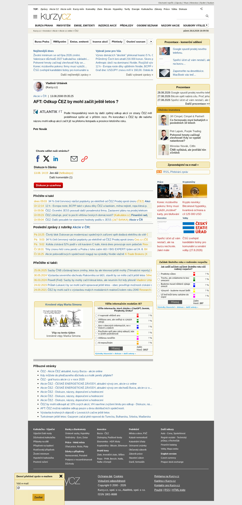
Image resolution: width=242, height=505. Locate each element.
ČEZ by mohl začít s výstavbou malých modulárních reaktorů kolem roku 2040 (93, 289)
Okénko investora (168, 109)
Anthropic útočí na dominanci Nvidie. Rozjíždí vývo (125, 62)
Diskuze (183, 9)
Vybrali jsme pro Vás (108, 50)
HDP (112, 441)
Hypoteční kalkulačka (43, 458)
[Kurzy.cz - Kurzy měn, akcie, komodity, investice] (56, 19)
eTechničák (173, 440)
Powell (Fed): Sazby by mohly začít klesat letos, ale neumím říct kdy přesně (92, 280)
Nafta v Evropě (104, 462)
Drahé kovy (103, 450)
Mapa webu (172, 449)
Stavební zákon (136, 458)
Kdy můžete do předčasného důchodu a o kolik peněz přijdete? (76, 375)
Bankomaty (80, 429)
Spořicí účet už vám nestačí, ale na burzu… (196, 99)
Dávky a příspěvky (74, 451)
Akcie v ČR (40, 96)
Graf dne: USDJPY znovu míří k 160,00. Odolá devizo (127, 70)
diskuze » (119, 353)
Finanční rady (139, 215)
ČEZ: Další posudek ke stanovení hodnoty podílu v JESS (78, 219)
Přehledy (117, 41)
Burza (100, 433)
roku (123, 121)
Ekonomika (102, 441)
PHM (106, 459)
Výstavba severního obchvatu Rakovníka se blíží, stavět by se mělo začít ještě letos (96, 275)
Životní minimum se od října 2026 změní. (56, 55)
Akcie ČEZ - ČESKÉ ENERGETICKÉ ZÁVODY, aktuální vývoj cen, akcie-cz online (88, 383)
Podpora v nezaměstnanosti (78, 459)
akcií (125, 113)
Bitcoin (107, 9)
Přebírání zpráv (179, 171)
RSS (166, 171)
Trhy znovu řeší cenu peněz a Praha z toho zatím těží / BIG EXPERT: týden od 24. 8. (94, 249)
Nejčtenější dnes (43, 50)
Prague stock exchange (172, 462)
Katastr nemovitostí (138, 437)
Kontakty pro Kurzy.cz (167, 485)
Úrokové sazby (72, 433)
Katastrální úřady (137, 441)
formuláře (140, 462)
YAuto (186, 3)
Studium (210, 3)
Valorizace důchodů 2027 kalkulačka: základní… (61, 58)
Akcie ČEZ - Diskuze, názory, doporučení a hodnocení (71, 391)
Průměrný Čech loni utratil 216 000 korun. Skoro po (125, 58)
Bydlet (203, 3)
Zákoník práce (136, 454)
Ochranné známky (138, 445)
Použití (158, 489)
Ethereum (122, 445)
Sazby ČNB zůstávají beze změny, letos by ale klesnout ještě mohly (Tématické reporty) (99, 270)
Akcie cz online (66, 31)
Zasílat (38, 497)
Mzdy (117, 441)
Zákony (158, 9)
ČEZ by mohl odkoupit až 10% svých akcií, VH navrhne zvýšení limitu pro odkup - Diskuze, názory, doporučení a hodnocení (96, 404)
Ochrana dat (105, 476)
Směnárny (70, 437)
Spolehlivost (179, 433)
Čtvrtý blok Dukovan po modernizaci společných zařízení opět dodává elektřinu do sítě (96, 234)
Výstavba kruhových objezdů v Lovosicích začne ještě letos (75, 412)
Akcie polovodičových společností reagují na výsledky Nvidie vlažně (84, 254)
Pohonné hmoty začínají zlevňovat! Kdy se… (59, 62)
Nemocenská (71, 455)
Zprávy (44, 9)
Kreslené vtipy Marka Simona (63, 304)
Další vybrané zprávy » (139, 74)
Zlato (99, 9)
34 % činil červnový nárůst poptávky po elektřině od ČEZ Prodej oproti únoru (92, 201)
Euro (79, 437)
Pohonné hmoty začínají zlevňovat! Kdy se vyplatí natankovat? (185, 137)
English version (168, 454)
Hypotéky (118, 9)
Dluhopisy (102, 437)
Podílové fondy (115, 437)
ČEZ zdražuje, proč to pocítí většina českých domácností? (79, 215)
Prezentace (183, 87)
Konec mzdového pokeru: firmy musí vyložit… (60, 66)
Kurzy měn (78, 9)
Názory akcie (170, 25)
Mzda (79, 446)
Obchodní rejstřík (165, 3)
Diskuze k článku (45, 167)
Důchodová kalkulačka (44, 437)
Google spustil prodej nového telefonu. (193, 92)
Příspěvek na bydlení (43, 445)
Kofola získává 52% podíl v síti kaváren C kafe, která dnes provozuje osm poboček (94, 244)
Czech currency (168, 458)
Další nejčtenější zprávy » (76, 74)
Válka (174, 9)
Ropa (99, 459)
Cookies (118, 476)
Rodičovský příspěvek (43, 450)
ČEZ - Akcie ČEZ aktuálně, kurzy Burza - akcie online (71, 371)
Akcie (55, 31)
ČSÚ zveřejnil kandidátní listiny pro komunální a (60, 70)
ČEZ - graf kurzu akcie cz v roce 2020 (62, 379)
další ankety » (130, 353)
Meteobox (194, 3)
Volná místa (79, 442)
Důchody (69, 464)
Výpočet (50, 429)
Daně (131, 462)
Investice (162, 218)
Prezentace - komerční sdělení (183, 42)
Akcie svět (65, 9)
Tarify (127, 9)
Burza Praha (42, 41)
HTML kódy (178, 489)
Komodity (90, 9)
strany (136, 113)
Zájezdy (178, 3)
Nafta (120, 459)
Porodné (83, 455)
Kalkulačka (147, 9)
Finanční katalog (169, 445)
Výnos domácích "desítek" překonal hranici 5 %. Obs (126, 55)
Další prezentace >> (197, 103)
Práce (160, 182)
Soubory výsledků (196, 25)
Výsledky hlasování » (104, 353)
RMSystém (59, 41)
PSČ (145, 433)
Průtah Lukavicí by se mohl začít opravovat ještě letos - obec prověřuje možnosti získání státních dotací (108, 284)
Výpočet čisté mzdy (42, 433)
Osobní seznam (135, 41)
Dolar (85, 437)
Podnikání (134, 429)
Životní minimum (41, 454)
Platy (85, 446)
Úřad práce (70, 446)
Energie (136, 9)
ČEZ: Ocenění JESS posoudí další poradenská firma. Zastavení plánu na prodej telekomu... (98, 210)
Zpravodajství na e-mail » (183, 164)
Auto (163, 433)
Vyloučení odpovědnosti (111, 480)
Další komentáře (59, 177)
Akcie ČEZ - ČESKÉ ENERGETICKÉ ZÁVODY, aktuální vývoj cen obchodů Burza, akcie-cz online (96, 387)
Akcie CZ (54, 9)
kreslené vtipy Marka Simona (63, 334)
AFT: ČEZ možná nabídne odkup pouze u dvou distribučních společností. (82, 408)
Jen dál (53, 172)
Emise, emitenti (79, 41)
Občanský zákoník (138, 450)
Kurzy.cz (37, 31)
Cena (169, 433)
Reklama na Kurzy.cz (166, 476)
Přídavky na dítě (41, 441)
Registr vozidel (168, 437)
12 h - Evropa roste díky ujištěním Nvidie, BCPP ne (125, 66)
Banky (68, 429)
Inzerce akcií (100, 41)
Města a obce (135, 433)
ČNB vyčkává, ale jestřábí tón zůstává (188, 151)
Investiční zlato (110, 454)
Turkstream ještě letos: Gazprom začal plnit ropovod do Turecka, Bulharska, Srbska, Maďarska (95, 416)
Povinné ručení (40, 462)
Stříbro (121, 454)
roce (104, 116)
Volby (185, 218)
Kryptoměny (189, 182)
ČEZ (144, 113)
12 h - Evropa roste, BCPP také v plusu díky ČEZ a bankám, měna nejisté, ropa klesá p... (97, 205)
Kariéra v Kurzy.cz (165, 480)
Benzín (113, 459)
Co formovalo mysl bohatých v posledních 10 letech (189, 121)
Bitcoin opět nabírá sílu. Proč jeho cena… (195, 96)
